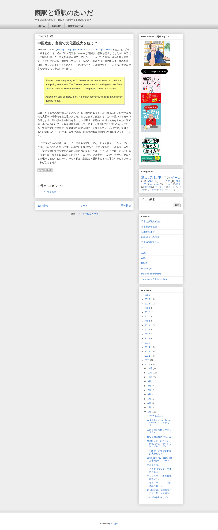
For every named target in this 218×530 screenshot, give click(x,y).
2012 (147, 356)
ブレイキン (152, 190)
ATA (143, 247)
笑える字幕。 (153, 465)
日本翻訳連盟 (148, 232)
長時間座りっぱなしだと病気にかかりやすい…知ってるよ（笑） (159, 444)
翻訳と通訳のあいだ (64, 12)
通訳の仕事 (151, 177)
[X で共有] (45, 170)
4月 (149, 403)
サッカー (168, 184)
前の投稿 (126, 205)
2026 (147, 295)
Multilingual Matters (151, 273)
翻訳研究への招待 (150, 237)
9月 (149, 381)
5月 (149, 399)
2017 (147, 334)
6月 (149, 394)
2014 (147, 347)
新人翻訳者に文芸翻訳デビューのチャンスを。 (159, 491)
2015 (147, 342)
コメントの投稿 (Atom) (87, 213)
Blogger (114, 523)
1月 (149, 412)
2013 (147, 351)
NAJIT (144, 263)
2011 (147, 360)
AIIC (143, 258)
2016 (147, 338)
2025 (147, 299)
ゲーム (175, 177)
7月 (149, 390)
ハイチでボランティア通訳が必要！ (159, 470)
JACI (150, 181)
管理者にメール (75, 26)
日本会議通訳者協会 (151, 221)
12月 (150, 368)
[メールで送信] (39, 170)
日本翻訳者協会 (149, 226)
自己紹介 (56, 26)
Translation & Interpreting (154, 279)
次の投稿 (43, 205)
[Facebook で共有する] (48, 170)
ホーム (41, 26)
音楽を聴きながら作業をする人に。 (159, 431)
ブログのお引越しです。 (159, 497)
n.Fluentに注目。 (155, 415)
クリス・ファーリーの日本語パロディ (159, 484)
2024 (147, 303)
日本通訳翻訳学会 (150, 242)
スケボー (172, 187)
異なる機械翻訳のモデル (159, 436)
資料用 (147, 187)
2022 (147, 312)
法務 (178, 184)
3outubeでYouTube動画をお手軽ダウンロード (160, 459)
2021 (147, 316)
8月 (149, 385)
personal (154, 184)
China (48, 88)
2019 (147, 325)
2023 (147, 308)
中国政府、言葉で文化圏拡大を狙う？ (159, 452)
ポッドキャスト (166, 190)
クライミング (159, 187)
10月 (150, 377)
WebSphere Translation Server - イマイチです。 (159, 423)
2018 (147, 329)
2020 (147, 321)
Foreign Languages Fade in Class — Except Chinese (84, 49)
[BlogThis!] (42, 170)
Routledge (146, 268)
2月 (149, 407)
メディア (164, 181)
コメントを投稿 (48, 191)
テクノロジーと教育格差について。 (159, 477)
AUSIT (144, 253)
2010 (147, 364)
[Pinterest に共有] (51, 170)
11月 (150, 372)
